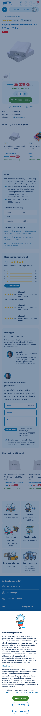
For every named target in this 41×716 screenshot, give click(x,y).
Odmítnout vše (21, 711)
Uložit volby (20, 705)
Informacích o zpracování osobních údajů (20, 692)
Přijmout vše (20, 698)
